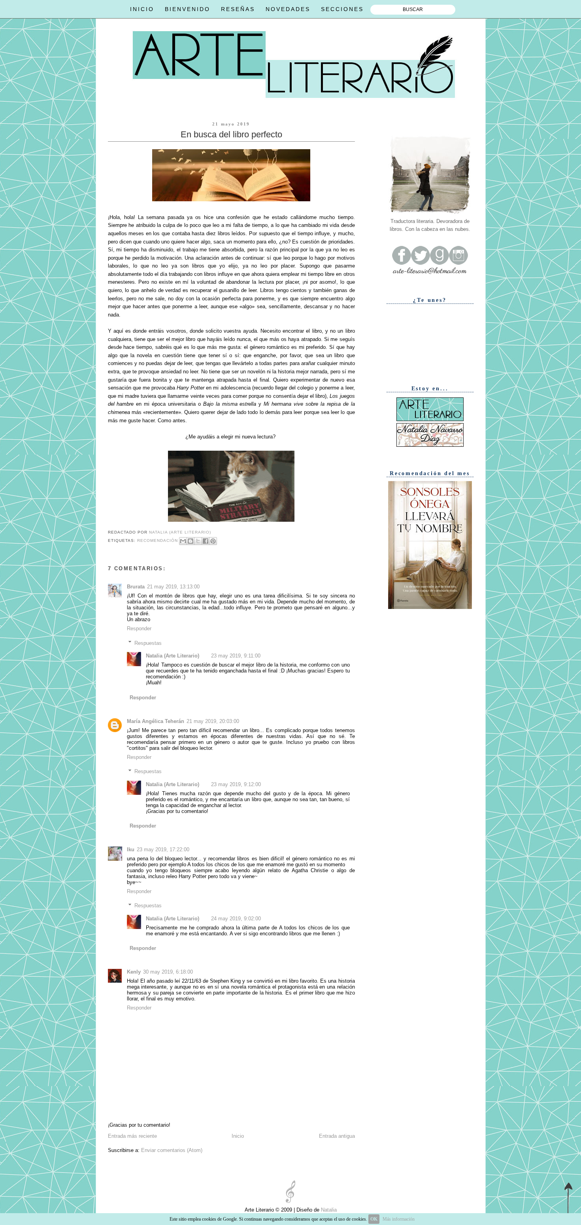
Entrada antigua (337, 1136)
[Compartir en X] (198, 541)
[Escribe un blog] (190, 541)
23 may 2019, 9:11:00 (235, 656)
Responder (139, 628)
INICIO (142, 9)
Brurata (136, 587)
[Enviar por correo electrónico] (183, 541)
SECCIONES (342, 9)
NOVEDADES (288, 9)
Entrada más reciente (132, 1136)
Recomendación (157, 540)
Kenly (134, 972)
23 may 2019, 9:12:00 (236, 784)
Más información (399, 1219)
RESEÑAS (238, 9)
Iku (130, 849)
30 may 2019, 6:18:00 (168, 972)
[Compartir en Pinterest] (213, 541)
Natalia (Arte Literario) (172, 656)
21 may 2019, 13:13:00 (173, 587)
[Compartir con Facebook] (205, 541)
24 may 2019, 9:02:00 (236, 919)
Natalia (328, 1210)
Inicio (238, 1136)
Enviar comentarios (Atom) (171, 1150)
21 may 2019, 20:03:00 (213, 721)
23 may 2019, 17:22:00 (163, 849)
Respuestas (148, 643)
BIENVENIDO (187, 9)
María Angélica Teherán (155, 721)
